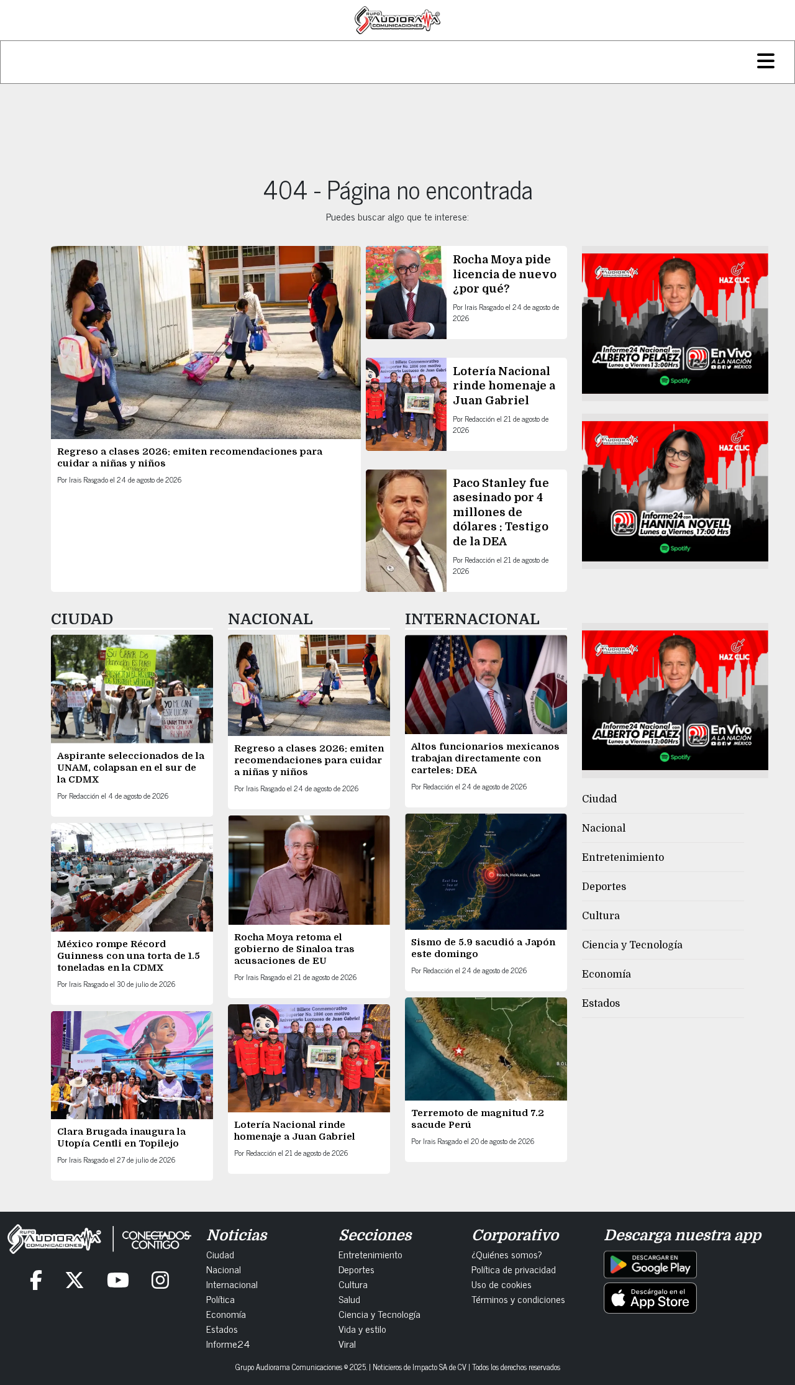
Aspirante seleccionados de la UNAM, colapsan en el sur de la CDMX (130, 767)
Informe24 (228, 1343)
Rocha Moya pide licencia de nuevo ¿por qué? (504, 274)
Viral (347, 1343)
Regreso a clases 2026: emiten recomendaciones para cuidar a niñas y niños (309, 760)
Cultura (601, 916)
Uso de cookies (501, 1284)
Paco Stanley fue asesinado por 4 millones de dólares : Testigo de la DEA (501, 512)
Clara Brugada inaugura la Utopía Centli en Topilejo (121, 1137)
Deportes (604, 886)
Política (220, 1299)
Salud (349, 1299)
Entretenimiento (623, 857)
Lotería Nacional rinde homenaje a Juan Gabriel (504, 386)
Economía (606, 974)
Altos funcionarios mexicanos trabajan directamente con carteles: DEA (485, 758)
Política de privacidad (513, 1269)
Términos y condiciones (518, 1299)
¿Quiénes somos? (506, 1254)
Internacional (232, 1284)
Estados (601, 1003)
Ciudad (599, 799)
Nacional (603, 828)
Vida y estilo (362, 1328)
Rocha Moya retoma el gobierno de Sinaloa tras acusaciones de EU (294, 949)
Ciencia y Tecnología (632, 945)
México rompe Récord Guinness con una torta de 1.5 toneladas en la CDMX (128, 955)
